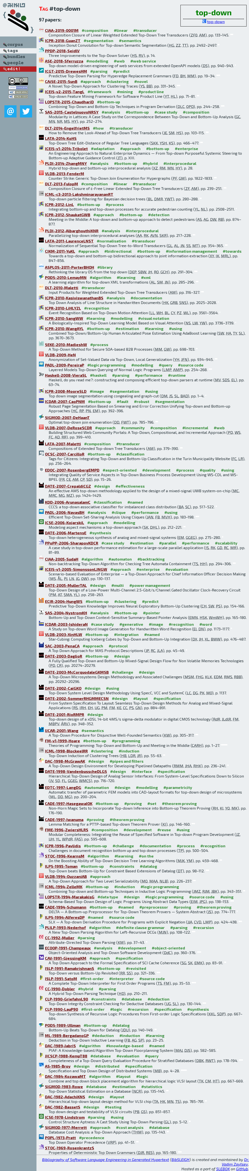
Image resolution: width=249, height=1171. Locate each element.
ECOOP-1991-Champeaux (68, 948)
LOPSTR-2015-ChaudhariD (69, 101)
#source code (191, 365)
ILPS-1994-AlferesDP (65, 917)
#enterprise (186, 148)
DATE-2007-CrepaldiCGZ (68, 486)
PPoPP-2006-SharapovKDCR (71, 543)
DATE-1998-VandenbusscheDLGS (76, 771)
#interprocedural (179, 163)
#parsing (98, 71)
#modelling (97, 61)
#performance (148, 375)
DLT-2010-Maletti (61, 287)
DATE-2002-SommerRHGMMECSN (77, 698)
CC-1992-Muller (59, 937)
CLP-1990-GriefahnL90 (66, 999)
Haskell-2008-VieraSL (66, 375)
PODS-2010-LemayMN (66, 277)
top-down (216, 21)
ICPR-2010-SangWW (64, 318)
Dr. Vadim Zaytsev (235, 1161)
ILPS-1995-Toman (61, 866)
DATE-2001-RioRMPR (64, 714)
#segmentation (98, 40)
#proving (133, 803)
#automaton (120, 559)
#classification (130, 454)
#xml (146, 277)
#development (156, 470)
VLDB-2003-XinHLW (63, 634)
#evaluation (176, 569)
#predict (121, 71)
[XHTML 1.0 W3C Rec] (18, 92)
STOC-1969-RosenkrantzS (69, 1147)
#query (165, 365)
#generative (131, 624)
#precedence (91, 1137)
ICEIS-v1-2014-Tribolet (66, 148)
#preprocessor (153, 907)
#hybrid (150, 163)
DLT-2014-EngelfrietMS (67, 128)
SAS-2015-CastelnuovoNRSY (71, 112)
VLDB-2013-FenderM (64, 173)
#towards (232, 251)
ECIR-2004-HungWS (63, 601)
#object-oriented (168, 948)
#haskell (98, 375)
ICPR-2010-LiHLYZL (63, 308)
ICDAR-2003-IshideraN (66, 624)
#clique (119, 512)
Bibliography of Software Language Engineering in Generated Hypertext (105, 1159)
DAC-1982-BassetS (62, 1107)
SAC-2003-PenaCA (62, 646)
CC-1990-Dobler (60, 988)
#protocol (118, 646)
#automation (96, 787)
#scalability (226, 543)
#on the (146, 856)
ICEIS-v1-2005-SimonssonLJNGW (76, 569)
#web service (143, 61)
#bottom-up (108, 101)
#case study (165, 112)
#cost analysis (129, 1127)
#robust (141, 401)
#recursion (203, 927)
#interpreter (121, 978)
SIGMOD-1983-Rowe (64, 1086)
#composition (95, 30)
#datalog (148, 866)
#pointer (151, 612)
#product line (151, 91)
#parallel (167, 543)
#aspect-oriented (120, 470)
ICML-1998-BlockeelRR (66, 751)
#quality (207, 470)
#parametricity (177, 787)
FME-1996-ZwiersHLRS (66, 829)
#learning (126, 277)
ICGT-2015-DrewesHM (66, 71)
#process (115, 204)
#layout (140, 698)
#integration (126, 634)
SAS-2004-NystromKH (66, 612)
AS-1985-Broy (58, 1066)
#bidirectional (118, 251)
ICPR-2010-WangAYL (64, 328)
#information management (191, 251)
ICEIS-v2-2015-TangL (64, 91)
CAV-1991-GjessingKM (65, 958)
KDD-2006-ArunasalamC (67, 502)
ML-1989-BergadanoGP (67, 1035)
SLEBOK (223, 1168)
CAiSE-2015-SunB (61, 81)
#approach (90, 81)
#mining (125, 91)
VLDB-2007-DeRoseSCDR (68, 427)
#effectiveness (130, 486)
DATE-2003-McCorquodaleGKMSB (77, 672)
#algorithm (100, 277)
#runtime (177, 375)
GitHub (242, 1168)
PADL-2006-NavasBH (64, 512)
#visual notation (153, 318)
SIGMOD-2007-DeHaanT (67, 417)
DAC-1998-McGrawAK (65, 761)
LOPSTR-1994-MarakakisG (69, 896)
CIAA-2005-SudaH (61, 559)
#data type (108, 896)
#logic (116, 1009)
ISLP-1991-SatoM (61, 978)
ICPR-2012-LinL (59, 204)
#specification (167, 698)
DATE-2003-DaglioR (63, 656)
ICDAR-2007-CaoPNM (65, 401)
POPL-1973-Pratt (60, 1137)
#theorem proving (179, 803)
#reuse (164, 829)
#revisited (136, 968)
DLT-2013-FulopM (61, 183)
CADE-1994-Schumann (65, 907)
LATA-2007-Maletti (63, 443)
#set (151, 803)
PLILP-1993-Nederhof (65, 927)
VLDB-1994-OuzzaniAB (66, 876)
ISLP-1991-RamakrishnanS (69, 968)
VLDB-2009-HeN (60, 354)
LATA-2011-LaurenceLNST (69, 241)
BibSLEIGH (180, 1159)
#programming (126, 740)
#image (97, 391)
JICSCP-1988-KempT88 (66, 1056)
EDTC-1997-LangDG (63, 787)
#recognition (96, 308)
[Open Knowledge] (18, 88)
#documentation (146, 297)
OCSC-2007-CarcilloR (64, 454)
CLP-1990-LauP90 (61, 1009)
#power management (149, 585)
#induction (129, 751)
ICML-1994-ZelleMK (63, 886)
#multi (117, 585)
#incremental (195, 427)
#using (175, 328)
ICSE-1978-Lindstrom (65, 1117)
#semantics (130, 40)
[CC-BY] (18, 83)
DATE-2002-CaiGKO (63, 688)
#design (102, 486)
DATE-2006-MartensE (65, 532)
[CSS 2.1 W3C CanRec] (18, 101)
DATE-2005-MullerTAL (66, 585)
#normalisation (111, 241)
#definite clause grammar (140, 927)
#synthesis (100, 532)
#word (205, 624)
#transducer (145, 30)
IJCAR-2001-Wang (61, 730)
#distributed (107, 1066)
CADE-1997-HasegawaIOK (68, 803)
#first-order (92, 978)
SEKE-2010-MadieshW (66, 344)
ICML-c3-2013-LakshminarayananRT (79, 194)
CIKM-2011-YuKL (60, 251)
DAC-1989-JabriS (60, 1045)
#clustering (118, 81)
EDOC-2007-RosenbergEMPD (72, 470)
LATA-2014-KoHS (61, 138)
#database (132, 999)
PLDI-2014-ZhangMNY (66, 163)
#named (135, 502)
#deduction (158, 999)
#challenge (122, 672)
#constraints (121, 866)
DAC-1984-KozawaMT (65, 1076)
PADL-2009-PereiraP (64, 365)
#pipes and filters (126, 761)
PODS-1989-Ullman (62, 1025)
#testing (113, 1107)
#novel (141, 81)
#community (133, 427)
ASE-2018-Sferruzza (64, 61)
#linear (121, 30)
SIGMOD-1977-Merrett (66, 1127)
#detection (158, 214)
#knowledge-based (124, 1045)
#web (119, 61)
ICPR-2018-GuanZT (62, 40)
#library (105, 267)
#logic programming (106, 365)
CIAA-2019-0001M (62, 30)
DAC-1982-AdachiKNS (65, 1096)
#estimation (127, 328)
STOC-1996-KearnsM (64, 856)
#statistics (151, 1086)
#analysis (111, 112)
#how (98, 128)
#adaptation (103, 148)
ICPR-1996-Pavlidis (63, 845)
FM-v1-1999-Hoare (62, 740)
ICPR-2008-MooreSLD (66, 391)
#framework (99, 91)
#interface (142, 771)
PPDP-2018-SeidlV (62, 50)
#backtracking (151, 559)
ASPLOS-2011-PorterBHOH (69, 267)
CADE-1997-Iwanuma (64, 819)
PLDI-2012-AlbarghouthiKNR (71, 230)
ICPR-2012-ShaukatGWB (67, 214)
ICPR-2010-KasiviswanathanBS (74, 297)
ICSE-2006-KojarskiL (64, 522)
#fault (122, 401)
